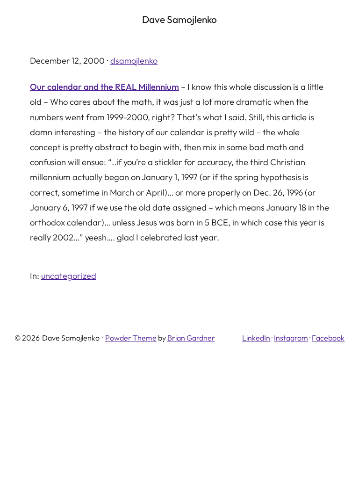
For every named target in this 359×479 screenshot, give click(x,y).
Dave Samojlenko (179, 19)
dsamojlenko (134, 60)
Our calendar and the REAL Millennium (104, 86)
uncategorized (68, 275)
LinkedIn (256, 337)
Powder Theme (131, 337)
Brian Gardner (191, 337)
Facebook (328, 337)
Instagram (291, 337)
